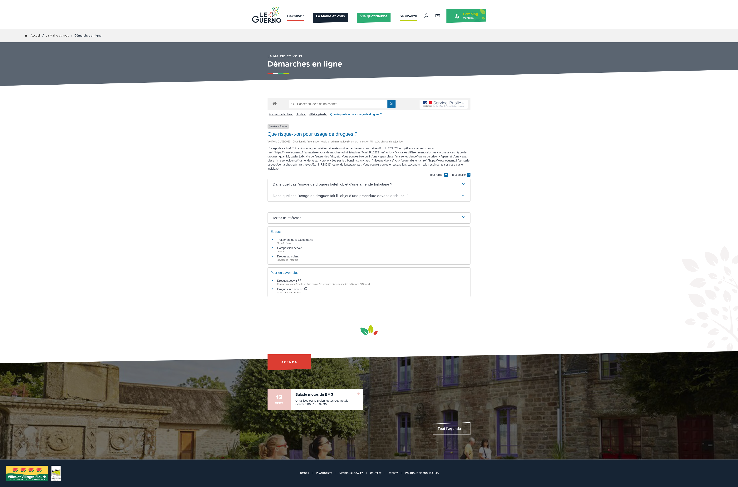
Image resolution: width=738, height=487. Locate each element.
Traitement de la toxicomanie (295, 239)
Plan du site (324, 473)
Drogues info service (290, 289)
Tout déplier (459, 174)
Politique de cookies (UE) (422, 473)
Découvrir (295, 16)
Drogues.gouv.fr (287, 280)
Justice (301, 114)
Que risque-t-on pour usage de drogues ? (356, 114)
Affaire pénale (318, 114)
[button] (369, 184)
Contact (375, 473)
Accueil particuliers (281, 114)
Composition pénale (289, 248)
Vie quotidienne (373, 16)
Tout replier (437, 174)
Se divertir (408, 16)
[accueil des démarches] (274, 103)
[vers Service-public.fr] (444, 104)
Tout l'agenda (449, 429)
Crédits (393, 473)
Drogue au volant (287, 256)
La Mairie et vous (330, 16)
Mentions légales (351, 473)
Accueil (35, 35)
